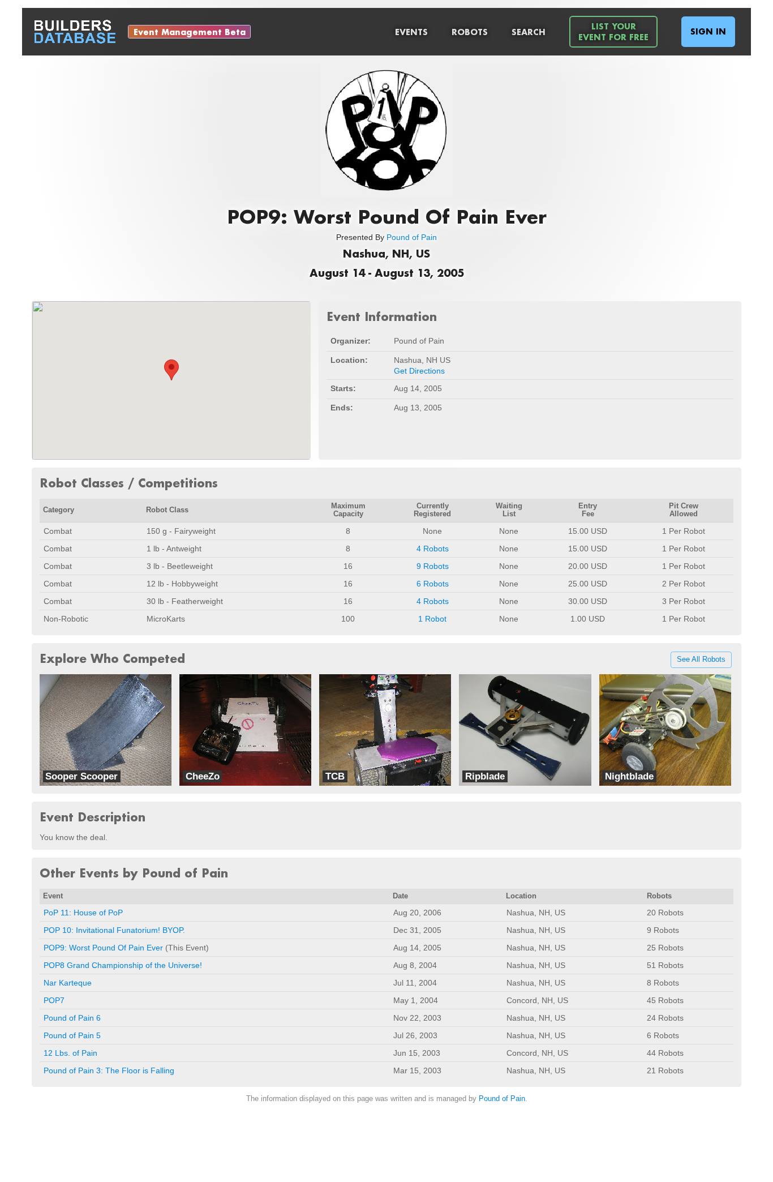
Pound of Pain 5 (72, 1035)
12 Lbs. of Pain (70, 1052)
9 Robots (432, 566)
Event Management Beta (190, 32)
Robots (470, 32)
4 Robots (432, 548)
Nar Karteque (68, 982)
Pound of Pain (411, 237)
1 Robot (432, 618)
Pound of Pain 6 (72, 1017)
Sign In (708, 31)
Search (529, 32)
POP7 (54, 1000)
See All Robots (701, 660)
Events (411, 32)
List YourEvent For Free (613, 31)
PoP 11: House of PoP (83, 912)
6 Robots (432, 583)
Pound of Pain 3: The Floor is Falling (109, 1070)
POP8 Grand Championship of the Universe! (123, 965)
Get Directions (419, 370)
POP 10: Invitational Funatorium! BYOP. (114, 930)
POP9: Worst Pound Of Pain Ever (103, 947)
